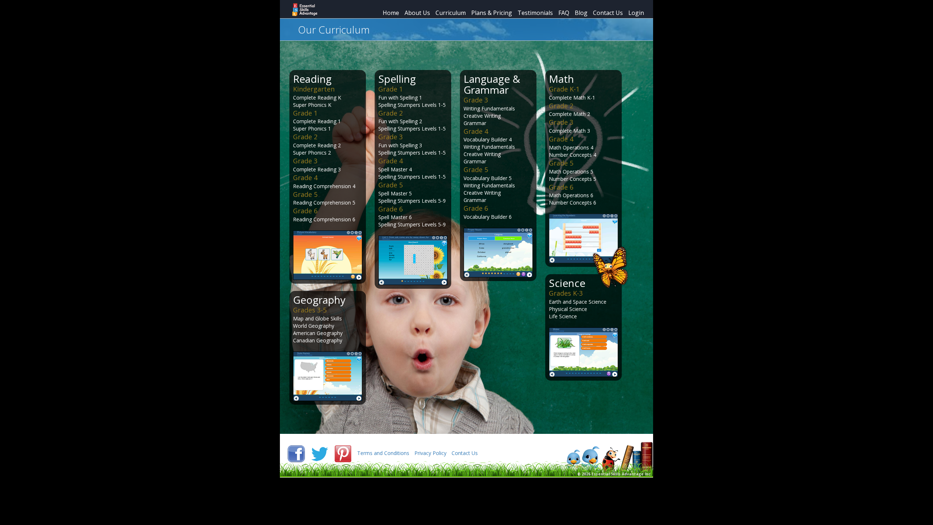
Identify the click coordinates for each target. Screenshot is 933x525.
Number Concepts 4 (572, 154)
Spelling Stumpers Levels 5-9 (412, 200)
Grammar (475, 123)
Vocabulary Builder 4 (488, 139)
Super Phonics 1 (312, 128)
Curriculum (451, 12)
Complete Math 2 (569, 113)
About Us (417, 12)
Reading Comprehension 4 (324, 186)
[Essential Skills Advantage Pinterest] (344, 453)
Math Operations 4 (571, 147)
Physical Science (568, 309)
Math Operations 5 (571, 171)
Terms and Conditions (383, 453)
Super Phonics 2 (312, 152)
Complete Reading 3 (317, 169)
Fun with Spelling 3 (400, 145)
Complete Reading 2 (317, 145)
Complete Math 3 (569, 130)
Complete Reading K (317, 97)
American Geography (318, 333)
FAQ (563, 12)
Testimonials (535, 12)
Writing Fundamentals (489, 108)
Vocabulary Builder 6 (488, 216)
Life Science (563, 316)
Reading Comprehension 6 (324, 219)
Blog (581, 12)
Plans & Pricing (491, 12)
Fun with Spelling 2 (400, 121)
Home (391, 12)
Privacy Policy (430, 453)
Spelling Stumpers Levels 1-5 (412, 104)
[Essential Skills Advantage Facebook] (297, 453)
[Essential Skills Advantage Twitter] (320, 453)
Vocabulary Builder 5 (488, 178)
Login (636, 12)
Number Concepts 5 (572, 178)
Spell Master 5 (395, 193)
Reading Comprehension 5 (324, 202)
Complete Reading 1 (317, 121)
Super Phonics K (312, 104)
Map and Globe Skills (317, 318)
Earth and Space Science (577, 301)
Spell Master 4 (395, 169)
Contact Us (608, 12)
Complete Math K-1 (572, 97)
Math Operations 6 (571, 195)
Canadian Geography (317, 340)
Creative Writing (482, 115)
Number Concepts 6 (572, 202)
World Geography (313, 325)
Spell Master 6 (395, 217)
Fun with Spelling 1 (400, 97)
